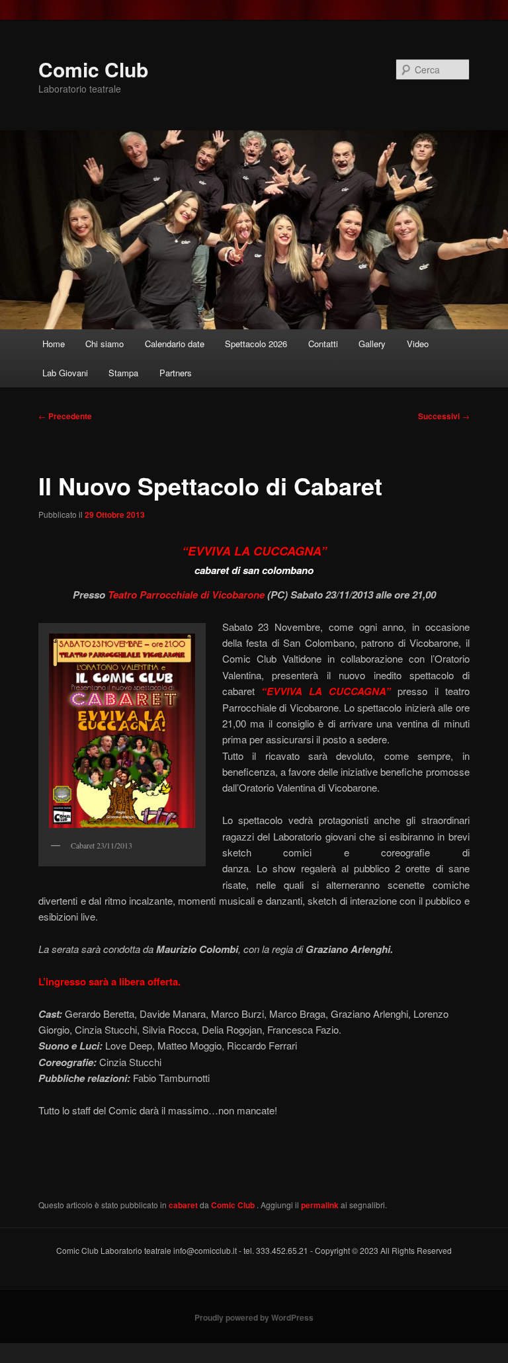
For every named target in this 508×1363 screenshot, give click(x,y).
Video (418, 343)
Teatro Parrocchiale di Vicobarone (186, 594)
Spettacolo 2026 (256, 343)
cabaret (183, 1205)
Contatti (323, 343)
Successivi (444, 416)
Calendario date (174, 343)
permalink (320, 1205)
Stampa (123, 372)
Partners (175, 372)
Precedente (65, 416)
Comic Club (93, 69)
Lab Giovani (65, 372)
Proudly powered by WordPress (254, 1317)
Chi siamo (104, 343)
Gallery (372, 343)
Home (53, 343)
